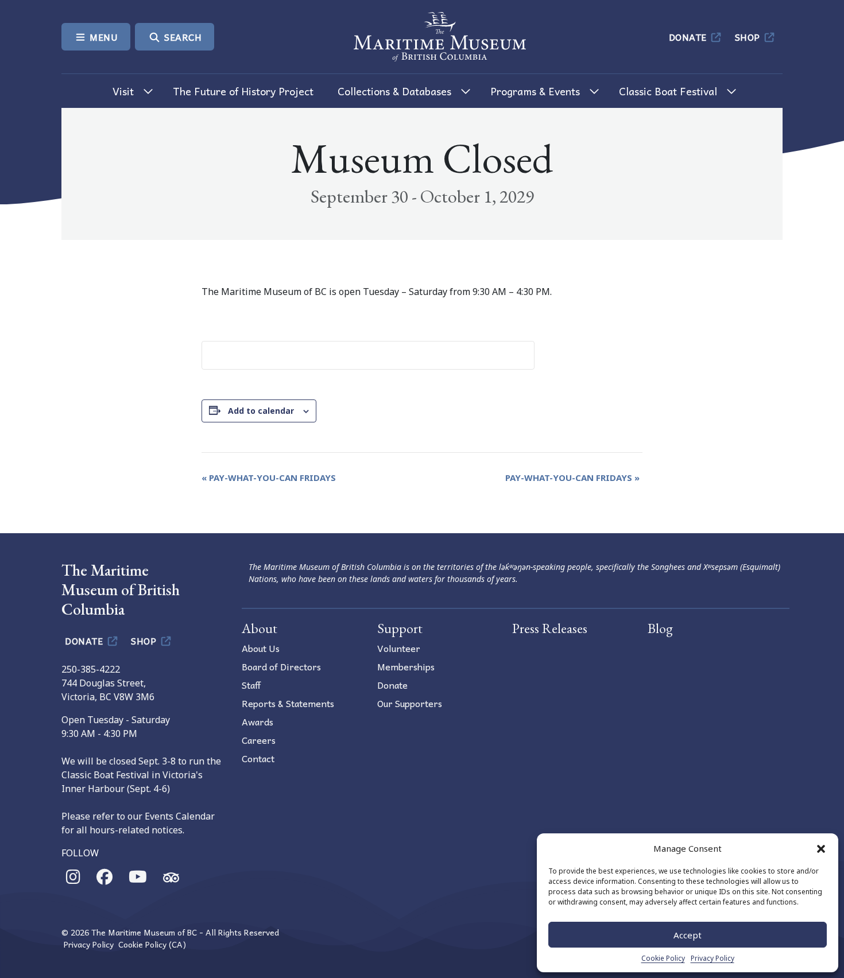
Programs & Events (535, 91)
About (259, 628)
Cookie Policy (663, 958)
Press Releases (549, 628)
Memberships (406, 666)
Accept (687, 935)
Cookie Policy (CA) (152, 944)
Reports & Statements (288, 703)
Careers (259, 739)
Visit (123, 91)
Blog (660, 628)
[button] (821, 848)
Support (400, 628)
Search (182, 36)
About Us (261, 648)
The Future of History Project (243, 91)
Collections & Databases (394, 91)
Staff (251, 684)
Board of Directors (281, 666)
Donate (689, 36)
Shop (749, 36)
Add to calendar (261, 410)
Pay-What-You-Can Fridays (269, 477)
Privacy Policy (712, 958)
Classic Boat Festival (668, 91)
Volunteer (398, 648)
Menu (102, 36)
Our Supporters (409, 703)
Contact (258, 758)
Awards (257, 721)
